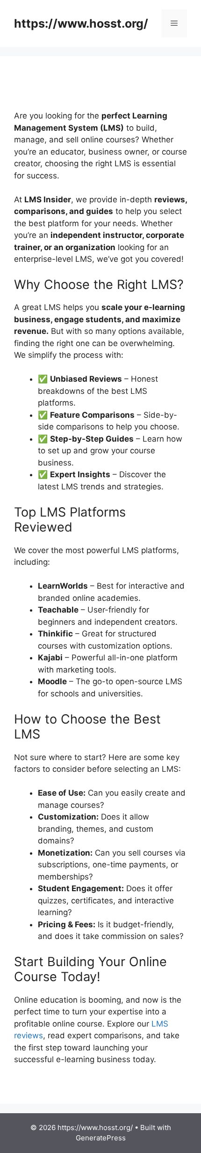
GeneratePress (101, 1137)
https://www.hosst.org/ (81, 23)
